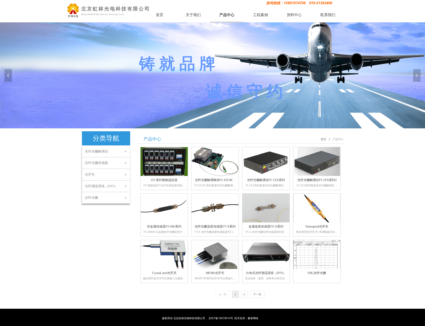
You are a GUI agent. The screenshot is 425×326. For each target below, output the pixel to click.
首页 (323, 139)
